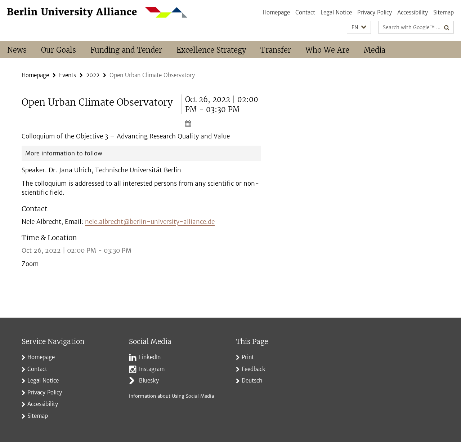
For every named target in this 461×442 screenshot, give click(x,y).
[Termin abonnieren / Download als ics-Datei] (223, 123)
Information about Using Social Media (171, 396)
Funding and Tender (126, 49)
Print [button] (248, 357)
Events (67, 75)
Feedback (253, 369)
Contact (305, 12)
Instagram (152, 369)
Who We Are (327, 49)
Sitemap (443, 12)
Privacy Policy (374, 12)
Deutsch (252, 380)
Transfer (275, 49)
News (17, 49)
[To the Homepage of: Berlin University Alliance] (97, 12)
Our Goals (58, 49)
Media (374, 49)
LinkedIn (150, 357)
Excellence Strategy (211, 49)
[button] (359, 27)
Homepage (276, 12)
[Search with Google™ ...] (446, 27)
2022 (92, 75)
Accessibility (412, 12)
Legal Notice (336, 12)
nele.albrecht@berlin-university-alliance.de (150, 222)
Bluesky (149, 380)
